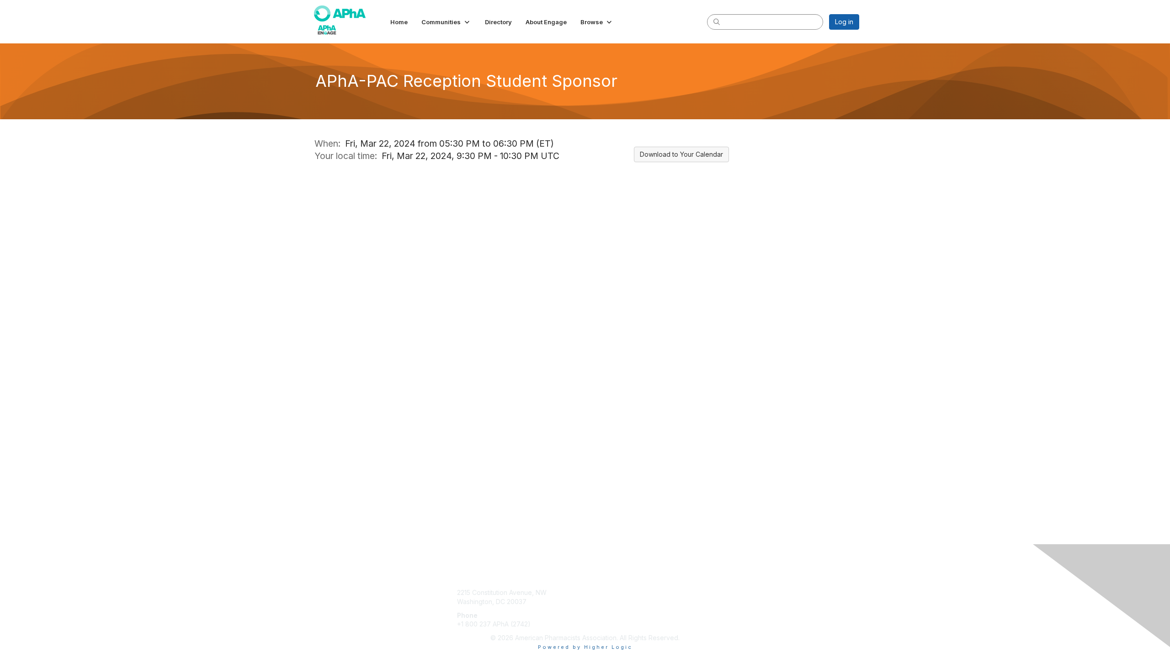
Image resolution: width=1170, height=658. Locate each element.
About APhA (738, 592)
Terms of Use (741, 601)
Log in (844, 22)
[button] (446, 22)
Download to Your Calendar (681, 154)
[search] (716, 21)
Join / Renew (608, 592)
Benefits (601, 601)
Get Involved (608, 611)
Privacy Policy (742, 611)
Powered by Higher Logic (585, 647)
